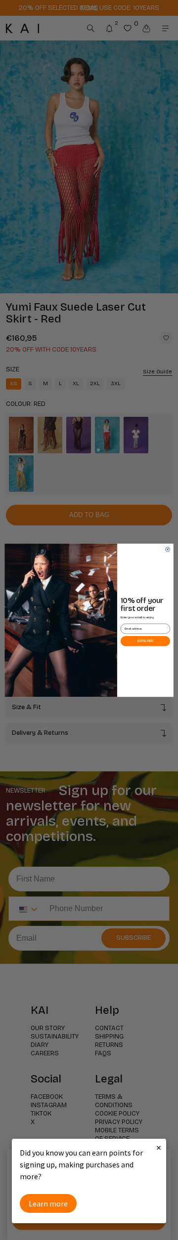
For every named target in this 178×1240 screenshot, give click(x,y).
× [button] (158, 1147)
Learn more (48, 1203)
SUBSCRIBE (145, 640)
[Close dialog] (167, 549)
